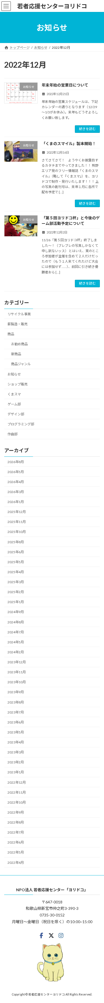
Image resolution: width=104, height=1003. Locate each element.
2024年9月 (15, 612)
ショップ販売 (17, 384)
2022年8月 (15, 822)
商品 (10, 334)
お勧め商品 (19, 344)
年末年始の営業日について (65, 85)
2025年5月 (15, 562)
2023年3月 (15, 752)
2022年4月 (15, 862)
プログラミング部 (20, 424)
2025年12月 (16, 512)
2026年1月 (15, 502)
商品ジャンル (21, 364)
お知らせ (14, 374)
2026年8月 (15, 461)
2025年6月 (15, 552)
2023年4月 (15, 742)
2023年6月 (15, 722)
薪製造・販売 (17, 324)
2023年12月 (16, 662)
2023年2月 (15, 762)
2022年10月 (16, 802)
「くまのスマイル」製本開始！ (69, 143)
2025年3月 (15, 582)
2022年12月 (16, 782)
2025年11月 (16, 522)
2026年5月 (15, 471)
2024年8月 (15, 622)
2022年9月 (15, 812)
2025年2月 (15, 592)
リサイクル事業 (19, 314)
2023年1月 (15, 772)
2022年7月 (15, 832)
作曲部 (12, 434)
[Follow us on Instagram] (61, 935)
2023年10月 (16, 682)
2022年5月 (15, 852)
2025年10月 (16, 532)
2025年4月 (15, 572)
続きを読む (87, 129)
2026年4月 (15, 482)
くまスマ (14, 394)
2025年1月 (15, 602)
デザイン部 (15, 414)
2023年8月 (15, 702)
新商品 (16, 354)
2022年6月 (15, 842)
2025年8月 (15, 542)
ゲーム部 (14, 404)
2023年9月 (15, 692)
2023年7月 (15, 712)
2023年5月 (15, 732)
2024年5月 (15, 642)
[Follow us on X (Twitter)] (51, 935)
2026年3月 (15, 492)
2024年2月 (15, 652)
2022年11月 (16, 792)
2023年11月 (16, 672)
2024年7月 (15, 632)
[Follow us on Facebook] (41, 935)
